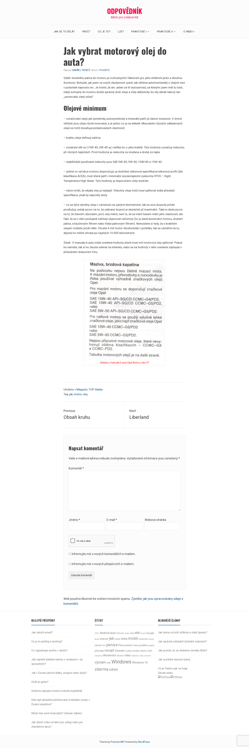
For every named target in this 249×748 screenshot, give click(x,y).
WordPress (144, 742)
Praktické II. (165, 31)
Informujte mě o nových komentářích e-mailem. (103, 554)
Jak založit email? (42, 632)
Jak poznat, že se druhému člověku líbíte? (182, 650)
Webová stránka (155, 520)
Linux (117, 638)
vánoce (147, 655)
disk (132, 633)
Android (104, 633)
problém (143, 645)
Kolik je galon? (39, 681)
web (109, 662)
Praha (135, 645)
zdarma (101, 669)
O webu (188, 31)
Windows (121, 662)
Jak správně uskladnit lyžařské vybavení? (182, 641)
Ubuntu (120, 655)
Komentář (76, 468)
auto (113, 633)
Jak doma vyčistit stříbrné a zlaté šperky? (182, 632)
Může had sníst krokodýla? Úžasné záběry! (56, 713)
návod (98, 645)
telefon (143, 651)
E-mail (112, 520)
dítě (137, 633)
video (127, 655)
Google (150, 633)
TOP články (96, 389)
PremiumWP (117, 742)
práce (151, 645)
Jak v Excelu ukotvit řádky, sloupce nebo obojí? (59, 672)
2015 (97, 633)
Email (143, 633)
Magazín (82, 389)
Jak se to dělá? (64, 31)
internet (104, 638)
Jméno (74, 520)
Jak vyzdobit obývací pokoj (174, 659)
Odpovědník (124, 11)
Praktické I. (139, 31)
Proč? (86, 31)
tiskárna (98, 655)
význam (100, 662)
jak (71, 394)
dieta (127, 633)
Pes (120, 645)
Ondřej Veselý (81, 70)
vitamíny (134, 656)
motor (78, 394)
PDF (104, 645)
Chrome (120, 633)
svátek (128, 651)
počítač (128, 645)
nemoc (151, 639)
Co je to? (104, 31)
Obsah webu (165, 672)
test (150, 650)
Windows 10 (140, 662)
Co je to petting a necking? (47, 641)
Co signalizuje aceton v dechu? (49, 650)
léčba (124, 638)
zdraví (113, 669)
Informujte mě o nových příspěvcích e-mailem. (102, 564)
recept (109, 650)
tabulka (135, 651)
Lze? (121, 31)
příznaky (99, 650)
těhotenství (109, 655)
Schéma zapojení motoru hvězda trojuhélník (56, 690)
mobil (133, 638)
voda (141, 655)
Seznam (120, 650)
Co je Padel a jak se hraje (173, 668)
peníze (112, 645)
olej (85, 394)
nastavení (143, 639)
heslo (97, 639)
